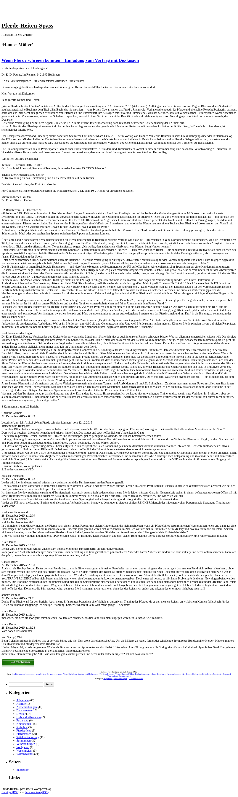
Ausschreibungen (26, 707)
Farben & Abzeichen (28, 717)
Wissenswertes (24, 754)
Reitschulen (207, 674)
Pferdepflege (23, 730)
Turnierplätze (125, 676)
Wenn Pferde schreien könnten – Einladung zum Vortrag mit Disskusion (70, 60)
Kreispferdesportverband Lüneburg (150, 674)
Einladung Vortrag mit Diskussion (83, 674)
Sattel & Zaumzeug (27, 737)
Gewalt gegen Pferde (111, 674)
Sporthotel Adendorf (222, 674)
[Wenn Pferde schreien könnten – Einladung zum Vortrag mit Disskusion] (18, 666)
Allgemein (108, 678)
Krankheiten (23, 723)
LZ (183, 674)
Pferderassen (23, 733)
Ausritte (21, 703)
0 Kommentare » (136, 678)
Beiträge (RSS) (10, 792)
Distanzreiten (24, 710)
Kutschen (22, 727)
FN (100, 674)
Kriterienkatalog (174, 674)
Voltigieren (22, 747)
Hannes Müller (127, 674)
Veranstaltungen (120, 678)
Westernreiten (24, 750)
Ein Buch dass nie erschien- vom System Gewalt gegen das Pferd (39, 674)
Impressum (22, 769)
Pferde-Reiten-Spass (27, 25)
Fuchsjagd (22, 720)
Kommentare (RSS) (37, 792)
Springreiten (23, 740)
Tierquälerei (112, 676)
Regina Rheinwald (193, 674)
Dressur (20, 713)
